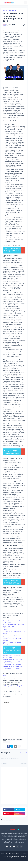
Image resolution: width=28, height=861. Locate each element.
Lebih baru (4, 763)
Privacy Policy (15, 853)
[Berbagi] (23, 25)
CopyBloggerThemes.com (14, 856)
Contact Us (24, 853)
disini (4, 675)
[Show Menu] (2, 2)
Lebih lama (23, 763)
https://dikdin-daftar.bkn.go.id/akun (15, 686)
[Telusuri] (25, 2)
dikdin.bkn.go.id (12, 10)
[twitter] (10, 846)
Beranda (5, 10)
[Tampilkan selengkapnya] (19, 746)
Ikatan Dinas (19, 739)
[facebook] (7, 846)
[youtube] (14, 846)
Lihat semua (22, 752)
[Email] (15, 746)
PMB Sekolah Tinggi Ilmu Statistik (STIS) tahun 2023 (12, 250)
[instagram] (17, 846)
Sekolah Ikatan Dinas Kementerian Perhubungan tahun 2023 (11, 451)
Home (2, 853)
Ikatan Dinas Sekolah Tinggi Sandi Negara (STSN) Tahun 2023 (12, 582)
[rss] (21, 846)
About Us (8, 853)
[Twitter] (11, 746)
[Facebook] (8, 746)
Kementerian (6, 742)
